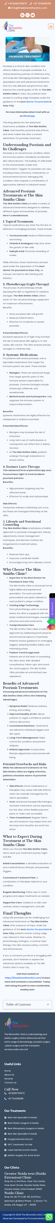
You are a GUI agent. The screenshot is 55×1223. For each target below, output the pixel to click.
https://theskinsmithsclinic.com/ (23, 977)
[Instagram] (52, 627)
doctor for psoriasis (37, 101)
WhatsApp (29, 116)
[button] (51, 26)
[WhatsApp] (52, 621)
